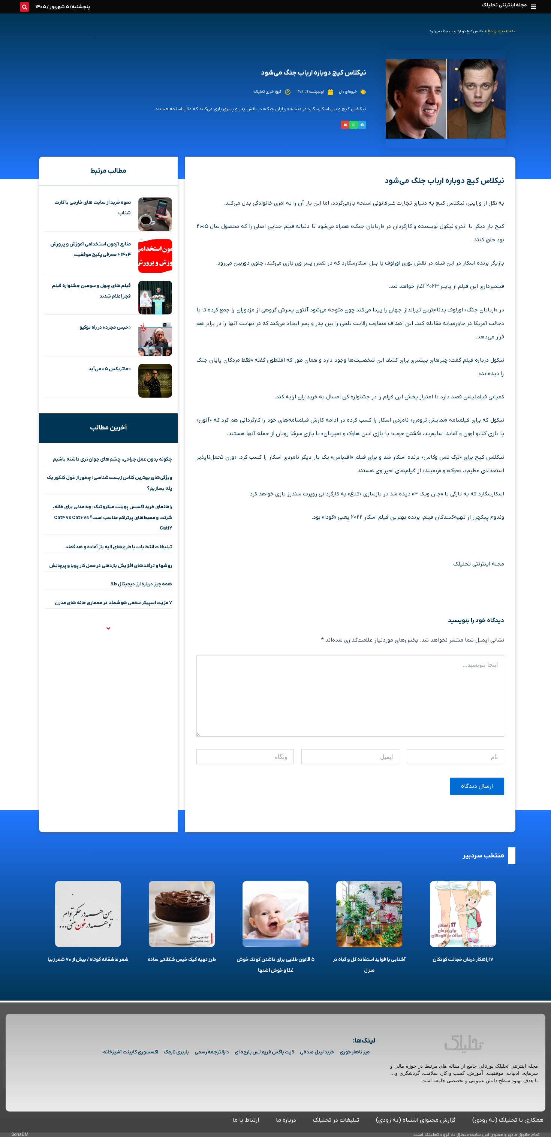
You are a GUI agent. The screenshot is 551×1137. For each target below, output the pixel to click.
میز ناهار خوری (355, 1052)
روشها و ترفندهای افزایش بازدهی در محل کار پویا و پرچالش (110, 566)
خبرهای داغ (496, 31)
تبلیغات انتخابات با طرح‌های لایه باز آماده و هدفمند (118, 547)
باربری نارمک (176, 1052)
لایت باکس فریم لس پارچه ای (264, 1052)
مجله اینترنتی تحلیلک (504, 5)
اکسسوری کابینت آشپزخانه (130, 1052)
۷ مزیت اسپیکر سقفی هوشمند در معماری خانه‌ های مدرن (113, 603)
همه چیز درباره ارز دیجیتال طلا (141, 584)
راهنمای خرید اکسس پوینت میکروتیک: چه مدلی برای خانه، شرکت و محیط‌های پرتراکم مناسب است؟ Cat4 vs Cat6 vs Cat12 (112, 517)
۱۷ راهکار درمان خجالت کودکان (463, 959)
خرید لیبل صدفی (317, 1052)
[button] (533, 6)
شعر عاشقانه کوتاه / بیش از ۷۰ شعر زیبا (88, 959)
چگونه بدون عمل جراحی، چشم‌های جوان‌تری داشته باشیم (112, 459)
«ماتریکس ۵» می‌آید (109, 369)
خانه (512, 31)
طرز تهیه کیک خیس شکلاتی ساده (182, 959)
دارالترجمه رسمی (212, 1052)
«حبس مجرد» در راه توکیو (105, 327)
